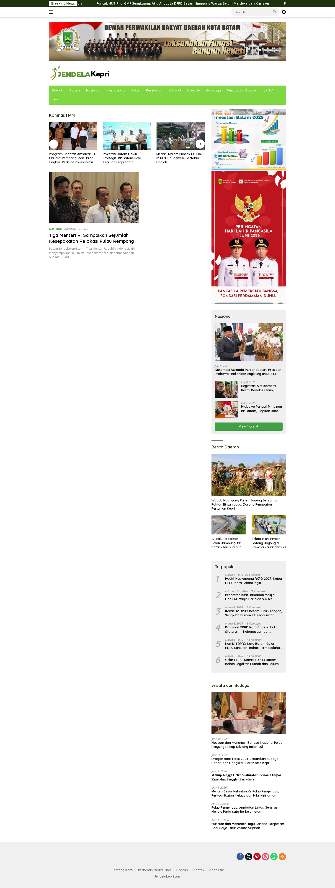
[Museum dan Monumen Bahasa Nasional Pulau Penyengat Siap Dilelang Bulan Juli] (248, 713)
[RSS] (282, 857)
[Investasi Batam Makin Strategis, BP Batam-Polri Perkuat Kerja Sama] (127, 135)
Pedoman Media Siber (154, 870)
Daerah (57, 90)
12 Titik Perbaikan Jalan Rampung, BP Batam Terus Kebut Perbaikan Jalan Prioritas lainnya (226, 543)
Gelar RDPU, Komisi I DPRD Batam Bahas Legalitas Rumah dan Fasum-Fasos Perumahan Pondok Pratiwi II (252, 662)
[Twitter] (248, 857)
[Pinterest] (257, 857)
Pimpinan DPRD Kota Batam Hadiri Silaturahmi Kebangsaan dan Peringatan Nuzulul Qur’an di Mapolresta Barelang (251, 629)
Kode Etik (216, 870)
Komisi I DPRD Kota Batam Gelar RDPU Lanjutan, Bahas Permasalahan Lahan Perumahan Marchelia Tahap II (253, 646)
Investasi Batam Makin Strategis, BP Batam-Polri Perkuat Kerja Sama (122, 158)
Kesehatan (154, 90)
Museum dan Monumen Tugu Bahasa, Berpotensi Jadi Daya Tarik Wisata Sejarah (248, 826)
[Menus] (52, 12)
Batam (75, 90)
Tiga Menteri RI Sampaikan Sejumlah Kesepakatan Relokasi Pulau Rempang (91, 238)
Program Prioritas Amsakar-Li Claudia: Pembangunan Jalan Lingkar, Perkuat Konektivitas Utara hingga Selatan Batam (72, 158)
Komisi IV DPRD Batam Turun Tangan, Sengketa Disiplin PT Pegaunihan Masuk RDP (253, 613)
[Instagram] (265, 857)
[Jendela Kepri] (79, 73)
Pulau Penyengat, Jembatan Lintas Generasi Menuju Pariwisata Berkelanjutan (244, 809)
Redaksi (182, 870)
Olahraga (213, 90)
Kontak (198, 870)
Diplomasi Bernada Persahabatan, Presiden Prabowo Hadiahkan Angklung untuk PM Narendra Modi (248, 372)
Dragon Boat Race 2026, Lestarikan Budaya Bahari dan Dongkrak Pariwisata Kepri (244, 761)
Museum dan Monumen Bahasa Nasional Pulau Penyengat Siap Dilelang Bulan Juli (246, 745)
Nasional (92, 90)
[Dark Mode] (283, 12)
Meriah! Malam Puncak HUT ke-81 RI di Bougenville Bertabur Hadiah (179, 158)
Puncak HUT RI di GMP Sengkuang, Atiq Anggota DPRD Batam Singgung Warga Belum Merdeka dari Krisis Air (144, 3)
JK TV (268, 90)
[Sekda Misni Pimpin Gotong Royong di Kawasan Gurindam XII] (269, 525)
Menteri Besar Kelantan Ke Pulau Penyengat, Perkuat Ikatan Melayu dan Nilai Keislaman (244, 793)
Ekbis (136, 90)
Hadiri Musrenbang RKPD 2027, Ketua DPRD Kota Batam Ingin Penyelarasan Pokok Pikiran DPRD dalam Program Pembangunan (253, 581)
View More (247, 426)
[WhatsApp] (274, 857)
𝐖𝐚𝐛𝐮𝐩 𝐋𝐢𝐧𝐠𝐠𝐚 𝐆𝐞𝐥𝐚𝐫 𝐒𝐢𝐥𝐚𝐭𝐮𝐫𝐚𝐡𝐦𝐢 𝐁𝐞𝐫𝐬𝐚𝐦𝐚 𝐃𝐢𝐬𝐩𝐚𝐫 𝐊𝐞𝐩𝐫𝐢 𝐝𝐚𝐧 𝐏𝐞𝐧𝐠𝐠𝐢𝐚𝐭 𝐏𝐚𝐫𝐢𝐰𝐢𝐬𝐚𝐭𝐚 (246, 777)
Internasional (115, 90)
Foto (55, 100)
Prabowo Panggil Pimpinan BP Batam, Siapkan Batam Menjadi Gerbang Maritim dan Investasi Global (261, 409)
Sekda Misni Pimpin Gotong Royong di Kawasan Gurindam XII (269, 543)
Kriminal (175, 90)
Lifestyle (193, 90)
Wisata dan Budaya (242, 90)
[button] (274, 11)
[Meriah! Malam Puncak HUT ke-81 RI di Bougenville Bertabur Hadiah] (180, 135)
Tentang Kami (122, 870)
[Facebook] (240, 857)
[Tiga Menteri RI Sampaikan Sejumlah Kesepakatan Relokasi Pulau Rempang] (94, 197)
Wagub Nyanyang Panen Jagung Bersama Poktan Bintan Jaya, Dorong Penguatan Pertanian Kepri (244, 504)
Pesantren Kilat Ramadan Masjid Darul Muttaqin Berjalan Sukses (250, 597)
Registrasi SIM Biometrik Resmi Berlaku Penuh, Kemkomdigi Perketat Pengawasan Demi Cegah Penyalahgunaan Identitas (261, 388)
